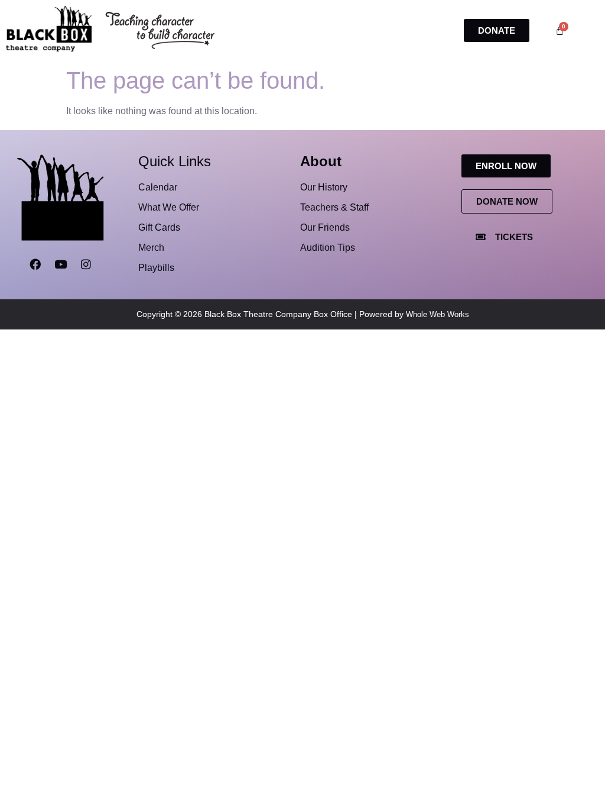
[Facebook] (35, 264)
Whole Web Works (437, 314)
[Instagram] (85, 264)
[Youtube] (60, 264)
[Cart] (559, 30)
